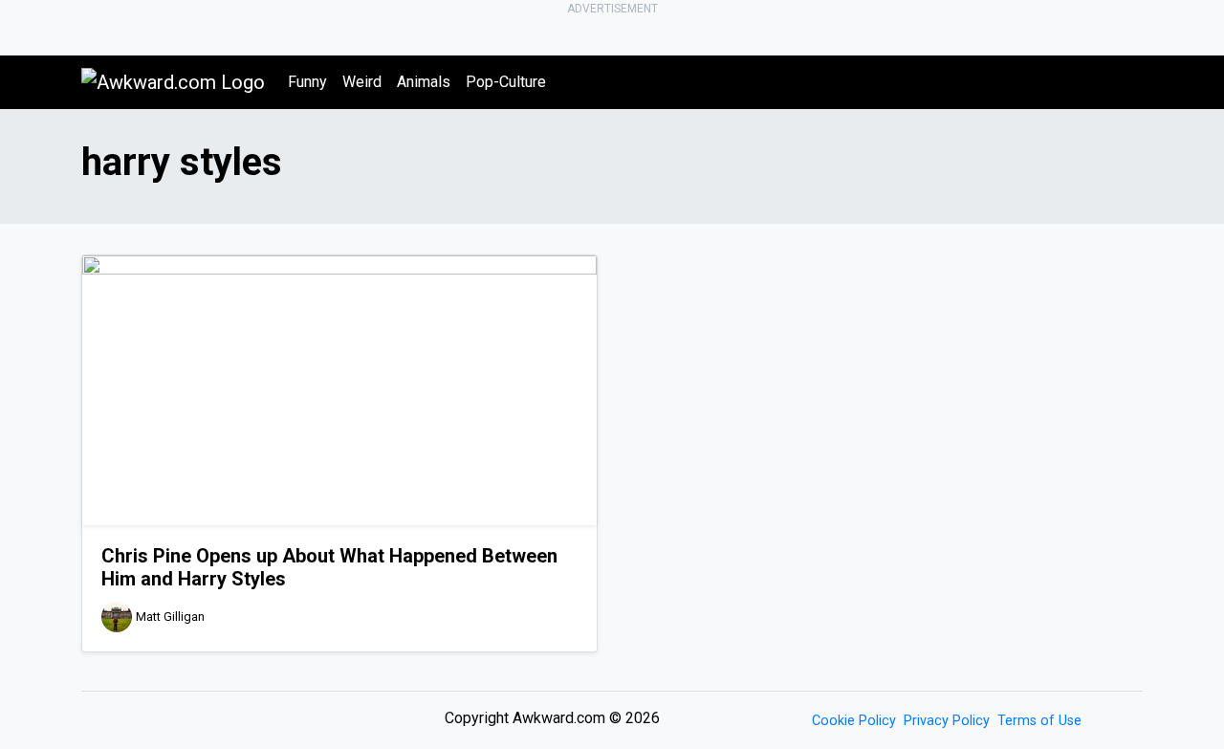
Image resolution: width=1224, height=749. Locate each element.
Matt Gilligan (170, 616)
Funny (307, 82)
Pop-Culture (506, 82)
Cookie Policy (854, 721)
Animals (423, 82)
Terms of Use (1039, 721)
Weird (362, 82)
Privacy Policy (947, 721)
